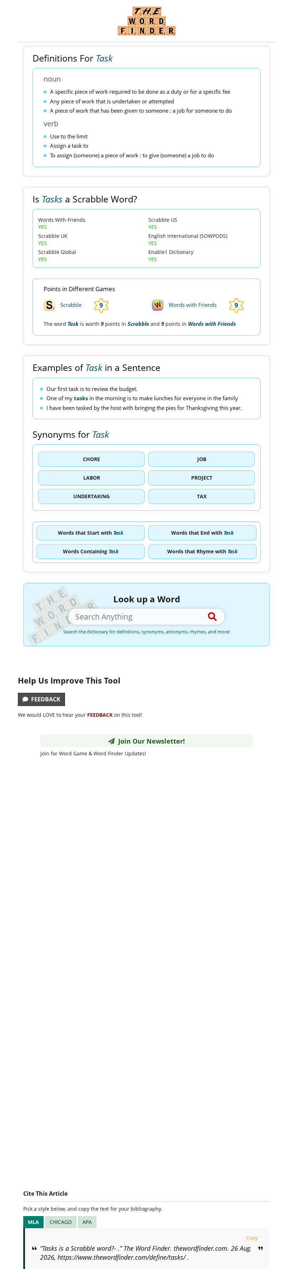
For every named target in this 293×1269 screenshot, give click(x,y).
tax (202, 496)
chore (91, 459)
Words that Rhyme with (202, 551)
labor (91, 477)
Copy (252, 1237)
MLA (33, 1222)
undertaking (91, 496)
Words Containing (91, 551)
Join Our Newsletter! (150, 741)
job (201, 459)
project (201, 477)
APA (87, 1222)
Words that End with (202, 532)
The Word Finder (146, 20)
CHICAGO (61, 1222)
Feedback (44, 699)
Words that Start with (90, 532)
